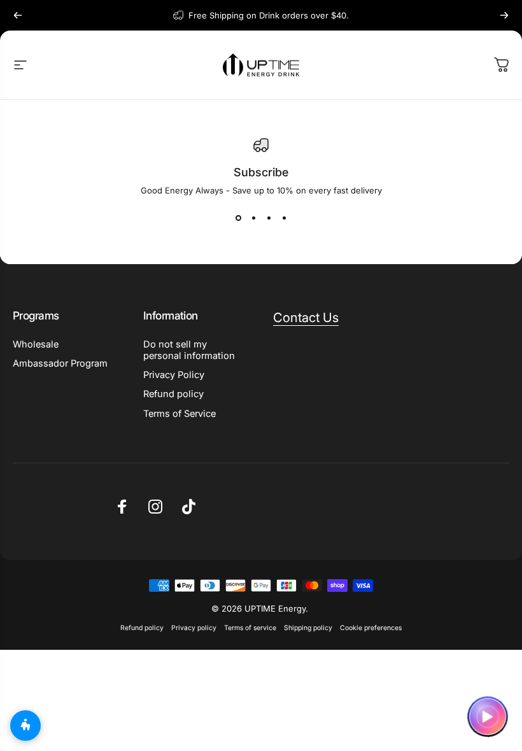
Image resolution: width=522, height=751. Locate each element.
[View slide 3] (268, 218)
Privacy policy (193, 628)
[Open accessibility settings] (25, 725)
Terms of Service (179, 413)
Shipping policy (308, 628)
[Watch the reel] (487, 716)
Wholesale (36, 344)
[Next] (504, 15)
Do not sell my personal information (189, 350)
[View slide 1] (238, 218)
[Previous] (18, 15)
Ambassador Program (60, 363)
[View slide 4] (284, 218)
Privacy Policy (173, 375)
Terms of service (250, 628)
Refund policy (173, 394)
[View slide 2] (253, 218)
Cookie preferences (371, 628)
